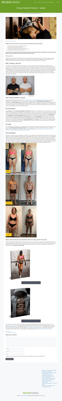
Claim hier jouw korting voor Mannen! (31, 320)
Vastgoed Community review (47, 375)
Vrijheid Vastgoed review (46, 377)
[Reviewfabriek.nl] (11, 2)
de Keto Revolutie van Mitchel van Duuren (34, 326)
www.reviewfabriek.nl (24, 395)
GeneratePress (42, 395)
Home (35, 2)
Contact (58, 2)
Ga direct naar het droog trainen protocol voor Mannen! (19, 130)
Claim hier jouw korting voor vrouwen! (31, 282)
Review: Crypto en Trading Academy (48, 378)
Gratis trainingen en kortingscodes (48, 2)
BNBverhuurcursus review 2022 (48, 379)
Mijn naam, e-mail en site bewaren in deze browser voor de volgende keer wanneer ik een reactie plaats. (26, 356)
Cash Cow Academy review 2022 (48, 376)
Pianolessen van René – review (11, 332)
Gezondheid (26, 13)
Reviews (39, 2)
